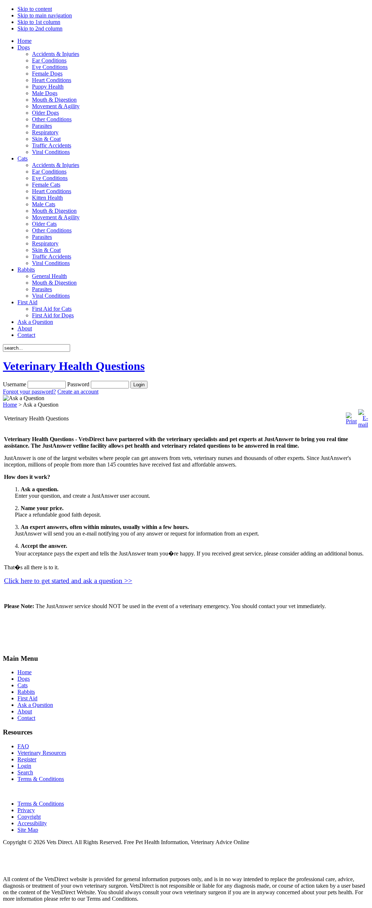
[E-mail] (363, 425)
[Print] (351, 421)
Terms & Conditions (40, 804)
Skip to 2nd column (39, 28)
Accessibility (32, 823)
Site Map (27, 830)
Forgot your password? (29, 391)
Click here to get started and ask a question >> (68, 581)
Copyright (29, 817)
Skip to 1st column (38, 22)
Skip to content (34, 9)
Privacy (26, 810)
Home (10, 405)
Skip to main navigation (44, 15)
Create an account (77, 391)
